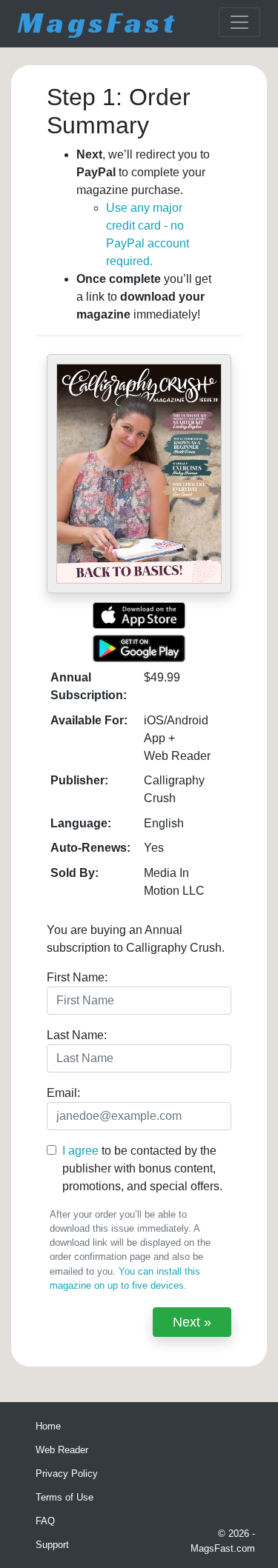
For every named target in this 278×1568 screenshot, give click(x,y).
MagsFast (98, 22)
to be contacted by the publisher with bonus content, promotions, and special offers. (142, 1168)
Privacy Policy (67, 1473)
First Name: (77, 977)
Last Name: (77, 1035)
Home (48, 1426)
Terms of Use (64, 1497)
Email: (63, 1093)
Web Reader (62, 1449)
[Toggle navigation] (239, 22)
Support (52, 1544)
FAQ (45, 1521)
